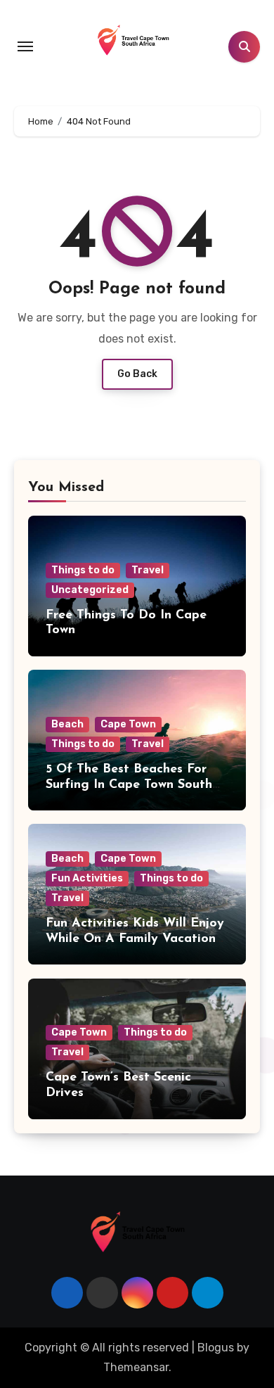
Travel (147, 570)
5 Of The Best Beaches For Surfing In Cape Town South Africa (129, 784)
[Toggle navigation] (25, 46)
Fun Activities (87, 878)
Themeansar (136, 1367)
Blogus (215, 1347)
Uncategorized (90, 590)
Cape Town (128, 724)
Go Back (137, 374)
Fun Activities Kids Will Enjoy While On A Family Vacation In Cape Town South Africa (135, 938)
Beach (67, 724)
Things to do (83, 570)
